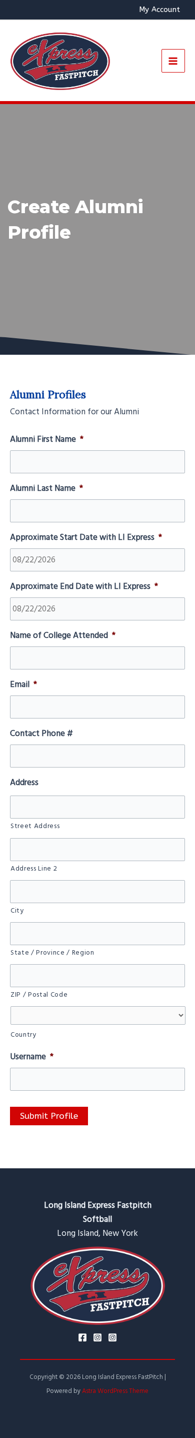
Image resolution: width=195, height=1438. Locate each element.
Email (23, 684)
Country (23, 1035)
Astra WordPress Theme (115, 1390)
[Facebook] (82, 1337)
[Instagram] (97, 1337)
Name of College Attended (63, 635)
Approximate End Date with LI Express (84, 586)
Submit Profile (49, 1116)
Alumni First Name (47, 439)
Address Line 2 (33, 869)
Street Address (35, 826)
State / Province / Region (52, 953)
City (17, 911)
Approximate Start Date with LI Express (86, 537)
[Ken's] (112, 1337)
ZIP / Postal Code (39, 995)
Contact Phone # (41, 733)
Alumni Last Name (46, 488)
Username (32, 1056)
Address (24, 782)
